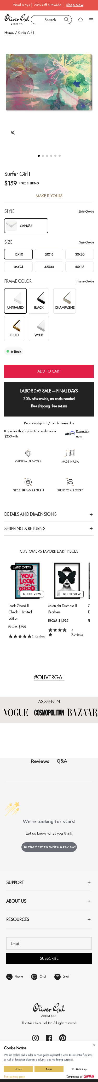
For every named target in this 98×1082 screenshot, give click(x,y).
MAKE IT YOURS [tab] (49, 195)
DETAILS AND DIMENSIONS (30, 514)
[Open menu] (91, 19)
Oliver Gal (40, 1022)
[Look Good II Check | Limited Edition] (27, 581)
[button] (39, 156)
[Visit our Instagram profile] (35, 1038)
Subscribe (49, 958)
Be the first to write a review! (49, 847)
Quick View (32, 594)
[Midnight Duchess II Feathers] (67, 581)
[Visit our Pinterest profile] (63, 1038)
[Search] (66, 19)
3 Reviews (77, 632)
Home (9, 33)
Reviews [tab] (40, 761)
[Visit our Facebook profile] (49, 1038)
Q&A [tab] (62, 761)
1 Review (38, 636)
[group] (49, 91)
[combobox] (51, 19)
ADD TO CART (49, 371)
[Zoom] (11, 132)
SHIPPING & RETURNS (24, 528)
